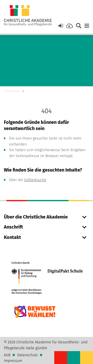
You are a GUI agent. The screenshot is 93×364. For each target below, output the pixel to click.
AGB (7, 355)
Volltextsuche (35, 180)
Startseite (12, 91)
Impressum (13, 361)
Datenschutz (27, 355)
